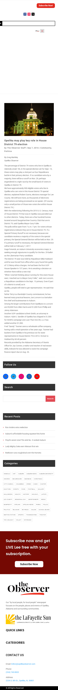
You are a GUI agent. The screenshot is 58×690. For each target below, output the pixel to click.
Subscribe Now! (46, 5)
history (26, 494)
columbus (20, 484)
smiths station (10, 515)
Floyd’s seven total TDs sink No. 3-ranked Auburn (25, 440)
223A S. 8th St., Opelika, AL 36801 (20, 680)
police (45, 504)
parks (38, 504)
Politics (8, 151)
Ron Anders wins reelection (16, 427)
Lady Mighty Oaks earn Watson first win (22, 446)
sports (21, 515)
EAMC (36, 484)
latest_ (44, 494)
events (16, 489)
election (7, 489)
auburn (21, 473)
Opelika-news (28, 504)
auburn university (46, 473)
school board (44, 509)
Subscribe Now (29, 564)
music (43, 499)
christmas (38, 479)
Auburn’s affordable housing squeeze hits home (25, 434)
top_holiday (8, 520)
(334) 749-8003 (12, 672)
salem (33, 509)
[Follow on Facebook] (24, 14)
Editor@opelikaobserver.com (23, 664)
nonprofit (8, 504)
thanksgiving (31, 515)
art (14, 473)
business (28, 479)
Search (50, 399)
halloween (8, 494)
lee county (8, 499)
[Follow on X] (33, 14)
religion (16, 509)
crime (28, 484)
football (31, 489)
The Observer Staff (16, 148)
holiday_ (35, 494)
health (17, 494)
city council (8, 484)
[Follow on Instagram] (29, 14)
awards (7, 479)
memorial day (20, 499)
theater (43, 515)
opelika (17, 504)
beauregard (17, 479)
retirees (25, 509)
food (23, 489)
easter (43, 484)
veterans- (28, 520)
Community (45, 148)
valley (18, 520)
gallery (41, 489)
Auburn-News (32, 473)
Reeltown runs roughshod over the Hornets (23, 453)
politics (7, 509)
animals (7, 473)
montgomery (33, 499)
